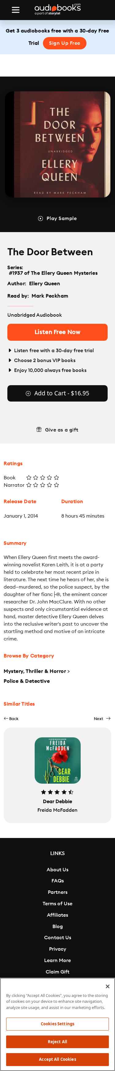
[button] (11, 719)
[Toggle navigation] (15, 10)
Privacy (57, 949)
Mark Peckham (50, 296)
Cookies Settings (57, 1024)
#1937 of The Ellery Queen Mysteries (53, 273)
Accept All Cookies (57, 1059)
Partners (57, 892)
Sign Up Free (64, 43)
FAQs (58, 880)
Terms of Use (57, 903)
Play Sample (62, 218)
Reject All (57, 1041)
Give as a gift (62, 430)
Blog (57, 926)
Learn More (57, 960)
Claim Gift (57, 971)
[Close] (107, 986)
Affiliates (57, 915)
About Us (57, 869)
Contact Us (57, 937)
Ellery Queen (44, 283)
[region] (57, 1024)
